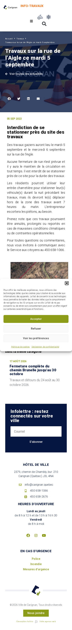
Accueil (9, 39)
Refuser (36, 328)
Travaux (20, 39)
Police (36, 558)
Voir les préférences (36, 338)
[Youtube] (43, 535)
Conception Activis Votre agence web (36, 621)
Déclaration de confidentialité (45, 346)
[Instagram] (36, 535)
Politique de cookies (20, 346)
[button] (67, 283)
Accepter (36, 319)
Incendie (36, 564)
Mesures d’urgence (36, 569)
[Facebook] (28, 535)
